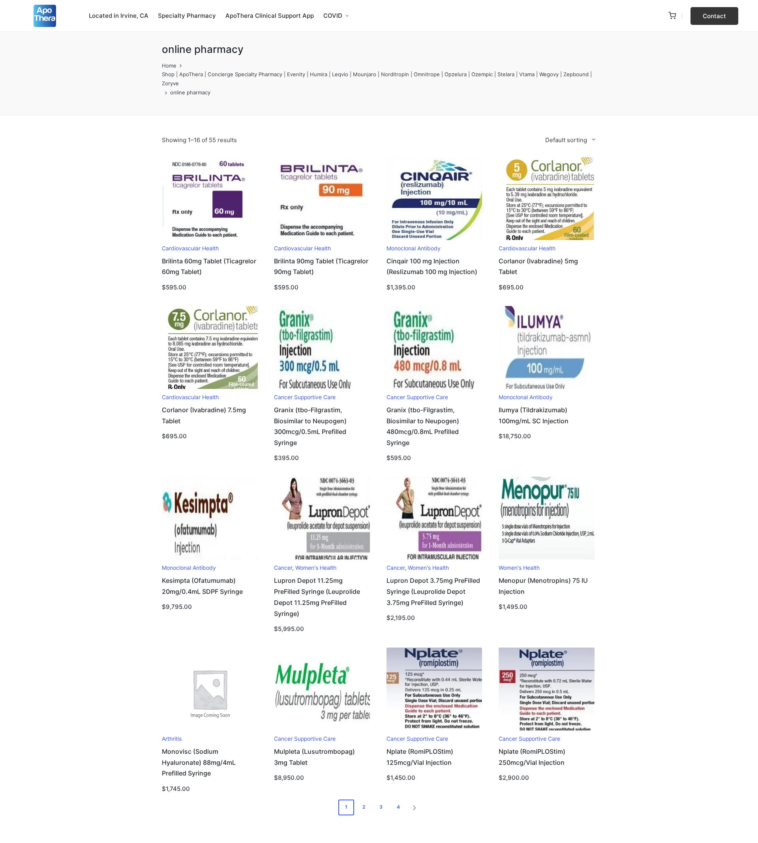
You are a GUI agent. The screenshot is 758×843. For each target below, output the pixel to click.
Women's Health (315, 568)
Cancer (283, 568)
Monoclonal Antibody (414, 248)
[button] (714, 16)
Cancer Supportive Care (305, 397)
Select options (209, 239)
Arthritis (172, 739)
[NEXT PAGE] (414, 807)
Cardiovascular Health (190, 248)
